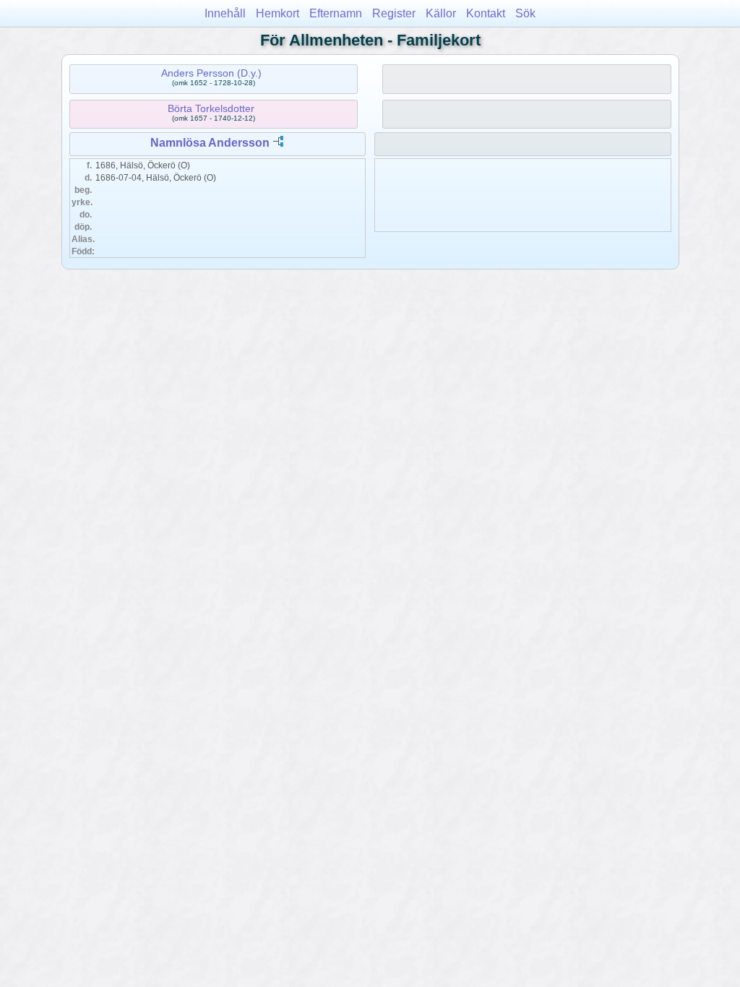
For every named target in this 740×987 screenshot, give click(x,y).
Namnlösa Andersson (210, 143)
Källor (441, 13)
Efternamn (335, 13)
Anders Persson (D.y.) (211, 73)
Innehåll (225, 13)
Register (394, 13)
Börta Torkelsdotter (211, 108)
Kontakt (485, 13)
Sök (525, 13)
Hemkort (277, 13)
